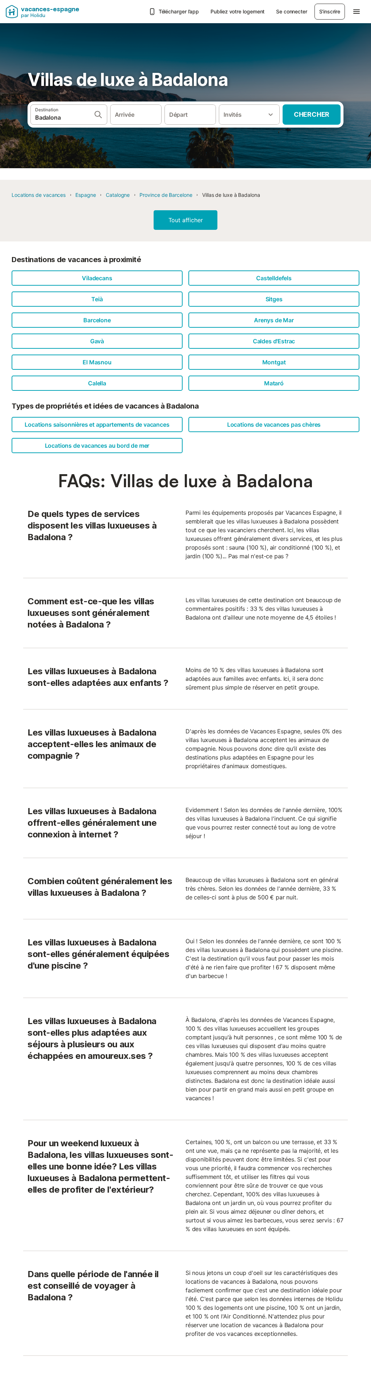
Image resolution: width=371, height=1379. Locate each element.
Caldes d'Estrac (274, 341)
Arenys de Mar (274, 320)
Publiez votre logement (237, 11)
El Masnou (97, 362)
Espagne (85, 195)
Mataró (274, 383)
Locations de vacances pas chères (274, 424)
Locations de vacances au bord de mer (97, 445)
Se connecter (291, 11)
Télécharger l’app (179, 11)
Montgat (274, 362)
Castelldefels (274, 278)
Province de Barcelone (165, 195)
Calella (97, 383)
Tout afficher (185, 220)
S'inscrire (329, 11)
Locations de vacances (39, 195)
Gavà (97, 341)
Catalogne (118, 195)
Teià (97, 299)
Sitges (274, 299)
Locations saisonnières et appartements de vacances (97, 424)
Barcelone (97, 320)
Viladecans (97, 278)
